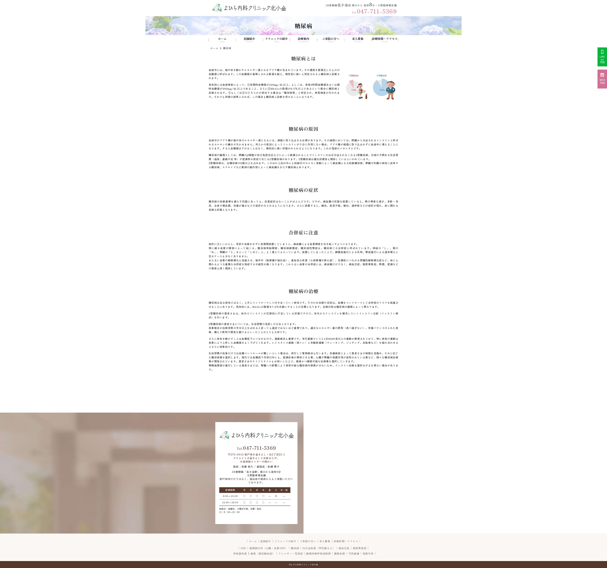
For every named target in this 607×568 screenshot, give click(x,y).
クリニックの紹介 (276, 39)
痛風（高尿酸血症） (262, 553)
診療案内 (303, 39)
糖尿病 (295, 548)
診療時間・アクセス (385, 39)
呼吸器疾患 (240, 553)
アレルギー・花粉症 (290, 553)
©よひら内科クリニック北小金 (303, 564)
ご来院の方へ (330, 39)
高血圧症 (344, 548)
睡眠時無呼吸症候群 (318, 553)
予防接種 (353, 553)
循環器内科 (268, 548)
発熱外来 (368, 553)
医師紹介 (249, 39)
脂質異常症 (359, 548)
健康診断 (339, 553)
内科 (243, 548)
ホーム (222, 39)
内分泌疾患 (318, 548)
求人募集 (357, 39)
